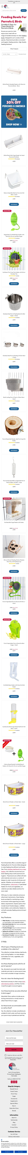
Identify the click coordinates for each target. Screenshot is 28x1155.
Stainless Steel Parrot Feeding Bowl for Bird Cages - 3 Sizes (14, 314)
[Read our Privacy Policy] (22, 1057)
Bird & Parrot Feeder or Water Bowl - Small (14, 802)
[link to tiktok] (15, 1082)
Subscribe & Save (14, 1108)
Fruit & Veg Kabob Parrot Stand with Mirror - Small (14, 602)
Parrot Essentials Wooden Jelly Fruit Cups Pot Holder (13, 439)
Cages (14, 1096)
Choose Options (14, 325)
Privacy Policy (14, 1127)
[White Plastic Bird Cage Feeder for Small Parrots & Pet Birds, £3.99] (14, 142)
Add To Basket (14, 204)
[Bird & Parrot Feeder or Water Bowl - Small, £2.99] (14, 788)
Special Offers (14, 1103)
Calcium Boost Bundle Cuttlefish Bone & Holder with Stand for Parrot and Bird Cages (14, 765)
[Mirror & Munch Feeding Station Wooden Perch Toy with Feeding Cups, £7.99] (14, 546)
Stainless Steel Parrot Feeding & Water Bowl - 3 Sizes (14, 356)
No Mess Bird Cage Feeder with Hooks (14, 522)
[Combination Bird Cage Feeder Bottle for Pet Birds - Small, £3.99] (14, 713)
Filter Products (14, 49)
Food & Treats (14, 1091)
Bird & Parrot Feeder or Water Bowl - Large (14, 843)
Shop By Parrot (14, 1089)
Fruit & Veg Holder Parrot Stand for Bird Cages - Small (14, 644)
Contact (14, 1125)
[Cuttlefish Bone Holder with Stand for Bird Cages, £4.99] (14, 671)
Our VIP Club (14, 1134)
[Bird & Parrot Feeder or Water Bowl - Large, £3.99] (14, 830)
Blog (14, 1122)
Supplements (14, 1101)
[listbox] (12, 54)
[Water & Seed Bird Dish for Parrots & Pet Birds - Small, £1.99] (14, 179)
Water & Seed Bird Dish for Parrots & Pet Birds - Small (14, 193)
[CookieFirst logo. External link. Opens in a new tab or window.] (1, 1140)
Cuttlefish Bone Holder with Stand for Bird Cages (14, 686)
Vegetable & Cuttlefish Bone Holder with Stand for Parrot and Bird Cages (14, 235)
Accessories (14, 1098)
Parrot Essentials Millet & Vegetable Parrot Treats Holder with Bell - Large (14, 481)
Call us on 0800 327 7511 (14, 1079)
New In (14, 1106)
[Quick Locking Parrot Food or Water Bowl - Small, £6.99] (14, 384)
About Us (14, 1117)
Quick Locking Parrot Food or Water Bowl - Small (14, 398)
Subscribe (14, 1049)
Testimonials (14, 1120)
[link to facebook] (11, 1082)
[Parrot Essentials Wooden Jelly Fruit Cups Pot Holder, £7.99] (14, 425)
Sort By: (5, 54)
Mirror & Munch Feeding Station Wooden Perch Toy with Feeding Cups (14, 560)
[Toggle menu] (2, 6)
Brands (14, 1110)
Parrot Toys (14, 1094)
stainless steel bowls (13, 869)
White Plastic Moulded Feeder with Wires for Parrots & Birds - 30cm (14, 85)
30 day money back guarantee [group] (14, 1022)
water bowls (14, 884)
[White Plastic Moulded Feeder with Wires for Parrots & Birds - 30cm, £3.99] (14, 70)
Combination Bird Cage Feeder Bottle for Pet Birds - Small (14, 727)
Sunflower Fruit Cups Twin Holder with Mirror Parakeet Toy (14, 273)
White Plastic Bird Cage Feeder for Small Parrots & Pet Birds (14, 156)
